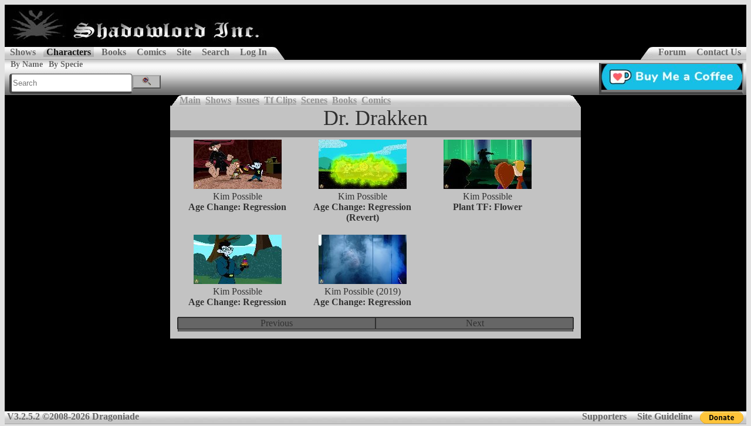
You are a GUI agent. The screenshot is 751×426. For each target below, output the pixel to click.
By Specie (66, 64)
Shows (23, 52)
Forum (672, 52)
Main (190, 100)
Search (215, 52)
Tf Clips (280, 100)
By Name (27, 64)
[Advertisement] (375, 382)
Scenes (314, 100)
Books (114, 52)
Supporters (604, 416)
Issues (247, 100)
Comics (151, 52)
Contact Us (718, 52)
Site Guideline (664, 416)
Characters (68, 52)
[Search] (147, 82)
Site (184, 52)
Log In (253, 52)
